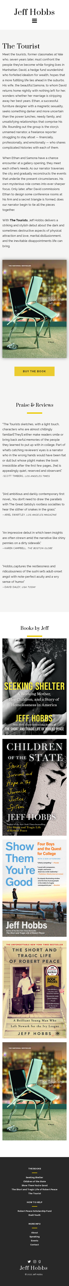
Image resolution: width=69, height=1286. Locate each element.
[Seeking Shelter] (34, 687)
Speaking (35, 1236)
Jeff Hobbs (34, 12)
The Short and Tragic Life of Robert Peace (34, 1189)
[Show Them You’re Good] (34, 889)
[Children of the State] (34, 787)
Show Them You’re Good (34, 1185)
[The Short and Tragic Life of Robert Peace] (34, 990)
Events (34, 1240)
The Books (34, 1168)
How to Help (34, 1202)
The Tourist (34, 1193)
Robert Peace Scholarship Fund (35, 1211)
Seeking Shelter (34, 1177)
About (34, 1232)
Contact (34, 1244)
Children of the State (34, 1181)
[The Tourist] (34, 1091)
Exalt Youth (34, 1215)
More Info (35, 1224)
